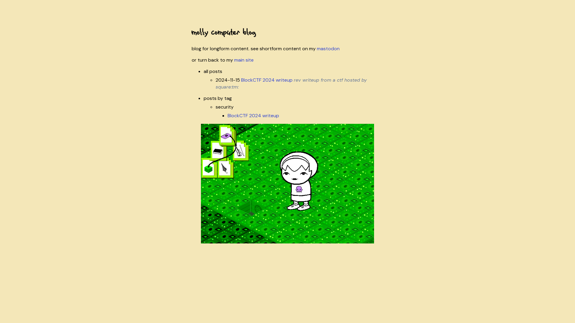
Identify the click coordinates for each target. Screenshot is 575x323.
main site (244, 60)
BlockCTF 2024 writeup (267, 80)
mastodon (328, 48)
